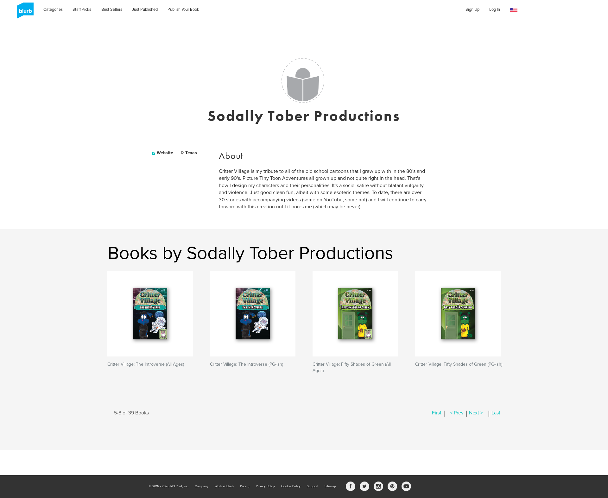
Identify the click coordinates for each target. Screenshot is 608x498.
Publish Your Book (183, 9)
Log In (494, 9)
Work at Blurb (224, 486)
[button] (513, 10)
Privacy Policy (265, 486)
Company (201, 486)
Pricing (245, 486)
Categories (53, 9)
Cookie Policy (291, 486)
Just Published (145, 9)
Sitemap (330, 486)
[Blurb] (23, 12)
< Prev (457, 413)
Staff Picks (82, 9)
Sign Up (472, 9)
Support (312, 486)
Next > (476, 413)
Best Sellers (111, 9)
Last (495, 413)
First (436, 413)
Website (165, 152)
